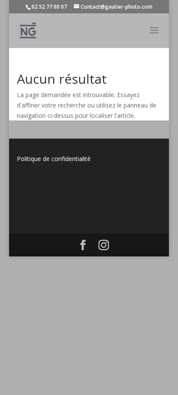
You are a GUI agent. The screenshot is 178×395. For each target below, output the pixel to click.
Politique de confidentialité (54, 159)
